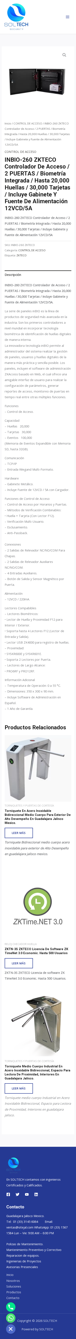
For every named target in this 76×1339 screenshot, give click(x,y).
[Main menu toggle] (67, 17)
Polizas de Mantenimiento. (24, 1244)
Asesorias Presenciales (22, 1267)
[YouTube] (27, 1194)
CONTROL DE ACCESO (28, 123)
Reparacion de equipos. (22, 1255)
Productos (13, 1292)
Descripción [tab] (13, 274)
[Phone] (10, 1307)
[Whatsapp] (10, 1318)
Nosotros (13, 1280)
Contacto (12, 1298)
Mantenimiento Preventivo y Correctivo (33, 1250)
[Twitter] (17, 1194)
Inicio (8, 123)
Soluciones (13, 1286)
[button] (64, 55)
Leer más (19, 833)
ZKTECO (21, 255)
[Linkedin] (36, 1194)
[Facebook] (8, 1194)
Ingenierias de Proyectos (23, 1261)
